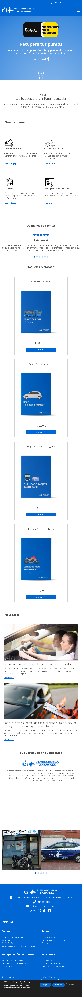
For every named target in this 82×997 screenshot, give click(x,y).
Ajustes (71, 985)
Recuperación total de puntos (13, 960)
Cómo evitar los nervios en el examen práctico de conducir (38, 664)
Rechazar (58, 985)
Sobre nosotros (8, 977)
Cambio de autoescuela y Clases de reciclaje (18, 946)
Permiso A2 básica (49, 937)
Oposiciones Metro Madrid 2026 (54, 966)
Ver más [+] (41, 349)
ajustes (27, 988)
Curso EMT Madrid (49, 960)
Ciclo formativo (7, 966)
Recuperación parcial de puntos (14, 963)
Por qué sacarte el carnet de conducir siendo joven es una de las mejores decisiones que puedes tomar (40, 724)
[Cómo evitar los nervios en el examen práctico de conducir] (41, 659)
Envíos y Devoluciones (51, 977)
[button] (39, 77)
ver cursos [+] (41, 59)
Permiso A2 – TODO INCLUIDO (54, 940)
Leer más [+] (10, 163)
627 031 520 (44, 902)
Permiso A (46, 943)
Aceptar (45, 985)
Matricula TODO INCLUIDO (12, 937)
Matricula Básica (8, 940)
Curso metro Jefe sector (51, 963)
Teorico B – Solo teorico (11, 943)
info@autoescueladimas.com (43, 906)
